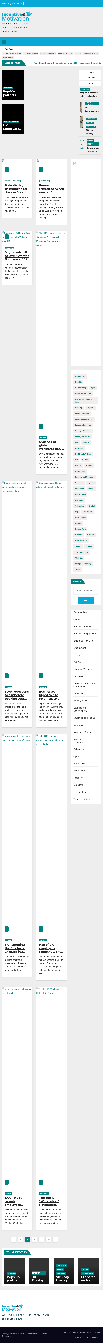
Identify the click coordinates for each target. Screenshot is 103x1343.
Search (77, 581)
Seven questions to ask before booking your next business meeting (17, 699)
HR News (90, 122)
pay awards (87, 512)
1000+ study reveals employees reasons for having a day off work (16, 1206)
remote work (80, 529)
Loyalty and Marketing (84, 718)
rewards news (8, 57)
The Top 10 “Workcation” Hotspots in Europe (49, 1203)
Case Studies (80, 612)
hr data (85, 460)
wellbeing (79, 558)
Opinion (91, 83)
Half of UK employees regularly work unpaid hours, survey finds (49, 952)
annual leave (80, 376)
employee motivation (83, 431)
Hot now (91, 78)
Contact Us (73, 1333)
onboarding (79, 506)
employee (91, 408)
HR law (78, 466)
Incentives (8, 88)
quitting (78, 523)
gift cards (79, 448)
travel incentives (81, 552)
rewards (90, 535)
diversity (78, 408)
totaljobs (89, 546)
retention (79, 535)
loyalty (91, 489)
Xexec (77, 569)
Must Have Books (82, 732)
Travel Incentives (81, 799)
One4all (92, 506)
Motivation (78, 725)
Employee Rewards (12, 181)
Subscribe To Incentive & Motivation (86, 1337)
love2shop (79, 489)
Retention (78, 778)
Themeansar (7, 1336)
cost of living (80, 388)
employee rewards (65, 53)
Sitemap (96, 1333)
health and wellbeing (83, 454)
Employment (91, 118)
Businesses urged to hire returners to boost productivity (48, 699)
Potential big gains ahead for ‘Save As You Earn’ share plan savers (16, 192)
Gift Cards (78, 662)
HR (76, 460)
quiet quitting (80, 518)
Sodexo (78, 546)
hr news (78, 53)
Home (65, 1333)
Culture (90, 140)
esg (76, 442)
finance (86, 442)
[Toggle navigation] (98, 41)
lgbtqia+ (91, 483)
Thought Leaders (81, 792)
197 (48, 1239)
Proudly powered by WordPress (14, 1334)
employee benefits (31, 53)
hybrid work (80, 471)
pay (76, 512)
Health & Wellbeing (83, 669)
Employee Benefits (11, 122)
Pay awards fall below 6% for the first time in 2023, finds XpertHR (17, 258)
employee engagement (84, 419)
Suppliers (78, 785)
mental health (80, 494)
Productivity (79, 763)
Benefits (78, 382)
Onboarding (79, 749)
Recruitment (79, 771)
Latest (91, 72)
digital (93, 388)
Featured (77, 655)
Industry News (90, 144)
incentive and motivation (12, 53)
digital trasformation (83, 394)
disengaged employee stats (83, 400)
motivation (79, 500)
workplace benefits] (90, 53)
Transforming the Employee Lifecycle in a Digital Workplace (15, 952)
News (89, 1333)
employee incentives (48, 53)
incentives (79, 483)
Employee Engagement (84, 634)
